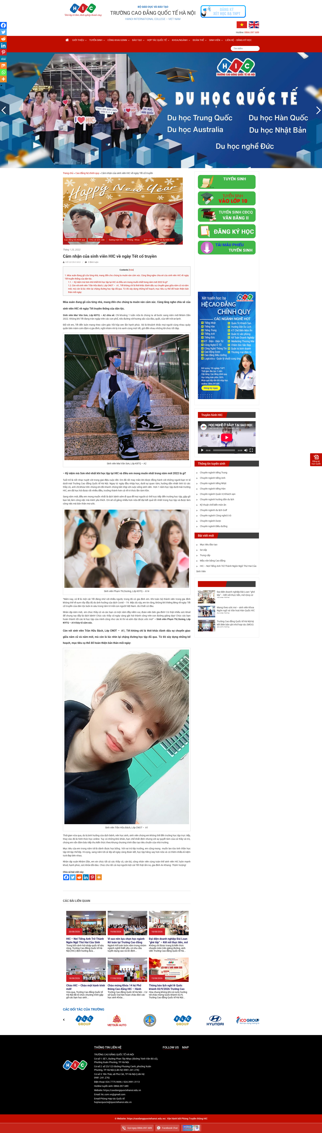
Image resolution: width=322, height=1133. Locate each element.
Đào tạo (137, 40)
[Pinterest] (92, 877)
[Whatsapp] (3, 72)
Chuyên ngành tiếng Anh (212, 478)
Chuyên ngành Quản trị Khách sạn (217, 494)
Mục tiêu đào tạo (208, 544)
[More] (99, 877)
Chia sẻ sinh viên (97, 240)
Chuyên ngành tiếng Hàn (213, 488)
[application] (227, 437)
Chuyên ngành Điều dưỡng (213, 526)
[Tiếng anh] (254, 24)
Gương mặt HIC (116, 240)
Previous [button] (4, 110)
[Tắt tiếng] (246, 450)
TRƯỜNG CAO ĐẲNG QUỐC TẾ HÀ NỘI (153, 13)
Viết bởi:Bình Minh (73, 262)
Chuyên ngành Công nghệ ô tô (215, 515)
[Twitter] (73, 877)
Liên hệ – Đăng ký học (238, 40)
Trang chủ (68, 173)
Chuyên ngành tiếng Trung (213, 472)
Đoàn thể (198, 40)
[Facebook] (66, 877)
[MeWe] (3, 59)
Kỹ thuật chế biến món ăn (213, 504)
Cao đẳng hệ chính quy (87, 173)
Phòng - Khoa (133, 240)
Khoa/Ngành (179, 40)
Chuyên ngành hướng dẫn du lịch (217, 499)
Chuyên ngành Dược (210, 521)
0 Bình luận (93, 262)
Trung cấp (205, 555)
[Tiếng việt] (242, 24)
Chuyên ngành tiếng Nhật (213, 483)
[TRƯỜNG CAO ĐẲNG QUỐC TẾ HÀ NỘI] (67, 40)
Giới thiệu (78, 40)
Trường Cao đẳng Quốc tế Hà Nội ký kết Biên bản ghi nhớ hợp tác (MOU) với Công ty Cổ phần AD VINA (235, 624)
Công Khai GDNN (117, 40)
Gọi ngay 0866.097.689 (139, 1128)
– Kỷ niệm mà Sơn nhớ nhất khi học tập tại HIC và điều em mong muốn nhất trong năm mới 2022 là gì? (118, 282)
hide (131, 270)
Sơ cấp (203, 550)
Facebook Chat (170, 1128)
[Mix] (3, 65)
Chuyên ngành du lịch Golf (213, 510)
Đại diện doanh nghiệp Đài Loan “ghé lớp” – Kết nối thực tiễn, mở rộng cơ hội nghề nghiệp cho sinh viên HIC (236, 594)
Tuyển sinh (95, 40)
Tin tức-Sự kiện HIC (164, 240)
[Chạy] (202, 450)
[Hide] (1, 85)
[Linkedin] (86, 877)
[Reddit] (79, 877)
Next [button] (318, 110)
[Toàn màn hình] (251, 450)
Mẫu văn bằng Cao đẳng (212, 560)
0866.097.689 (251, 32)
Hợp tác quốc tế (157, 40)
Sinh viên (214, 40)
